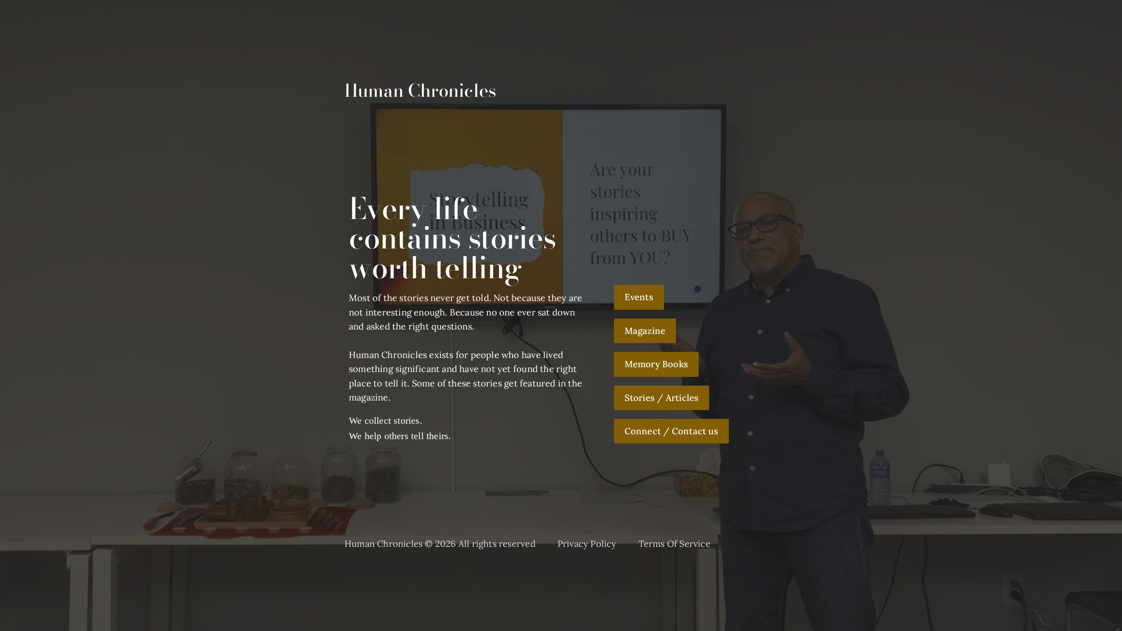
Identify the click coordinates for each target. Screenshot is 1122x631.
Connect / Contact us (671, 431)
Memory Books (656, 364)
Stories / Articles (662, 398)
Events (639, 297)
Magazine (645, 331)
